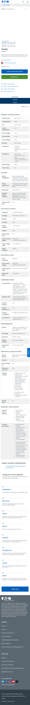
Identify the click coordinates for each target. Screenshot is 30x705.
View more (15, 589)
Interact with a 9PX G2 (9, 89)
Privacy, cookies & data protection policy (12, 694)
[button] (28, 352)
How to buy (14, 77)
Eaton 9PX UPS (6, 5)
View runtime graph (6, 60)
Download (6, 41)
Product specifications (10, 63)
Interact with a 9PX (8, 91)
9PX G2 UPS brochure (9, 84)
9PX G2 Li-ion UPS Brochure (10, 86)
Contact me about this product (14, 71)
